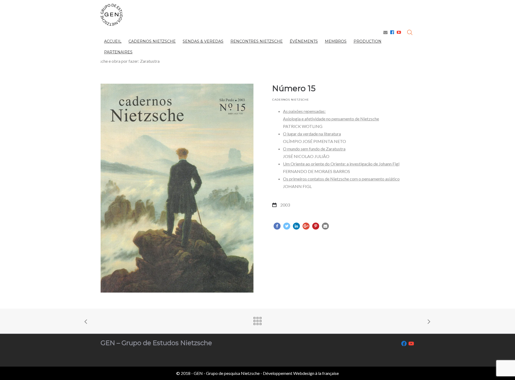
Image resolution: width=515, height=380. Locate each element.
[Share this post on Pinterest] (315, 226)
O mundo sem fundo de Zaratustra (314, 148)
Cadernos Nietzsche (290, 99)
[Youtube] (398, 32)
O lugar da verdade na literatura (312, 133)
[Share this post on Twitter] (286, 226)
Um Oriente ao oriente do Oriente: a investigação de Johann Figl (341, 163)
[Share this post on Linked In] (296, 226)
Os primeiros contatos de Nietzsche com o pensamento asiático (341, 178)
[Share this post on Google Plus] (306, 226)
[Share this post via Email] (325, 226)
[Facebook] (392, 32)
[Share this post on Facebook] (277, 226)
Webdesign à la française (316, 373)
